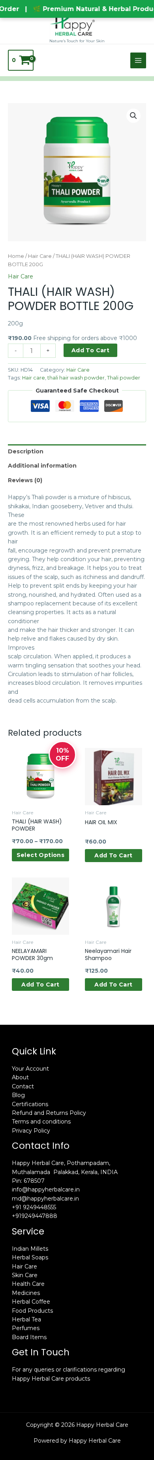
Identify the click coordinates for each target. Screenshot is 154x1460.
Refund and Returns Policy (49, 1112)
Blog (18, 1095)
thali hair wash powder (76, 378)
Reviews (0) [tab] (25, 480)
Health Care (28, 1283)
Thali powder (123, 378)
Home (16, 256)
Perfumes (25, 1328)
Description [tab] (25, 451)
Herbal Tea (26, 1319)
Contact (23, 1086)
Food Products (32, 1310)
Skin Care (25, 1275)
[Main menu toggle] (138, 60)
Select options (41, 855)
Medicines (26, 1293)
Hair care (33, 378)
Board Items (29, 1337)
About (20, 1077)
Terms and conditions (41, 1121)
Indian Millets (30, 1248)
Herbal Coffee (31, 1301)
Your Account (30, 1068)
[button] (133, 116)
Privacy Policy (31, 1130)
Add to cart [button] (113, 855)
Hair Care (40, 256)
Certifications (30, 1104)
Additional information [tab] (42, 465)
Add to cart (90, 350)
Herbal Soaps (30, 1257)
